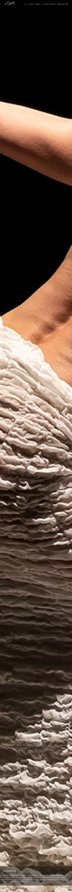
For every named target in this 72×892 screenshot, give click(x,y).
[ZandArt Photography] (10, 3)
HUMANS (9, 871)
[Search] (67, 4)
